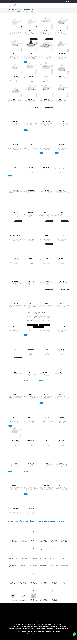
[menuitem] (65, 6)
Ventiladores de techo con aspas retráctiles (51, 624)
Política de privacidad (39, 631)
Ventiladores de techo (19, 11)
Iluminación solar (31, 628)
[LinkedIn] (66, 1)
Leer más (40, 323)
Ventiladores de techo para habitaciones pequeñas (54, 626)
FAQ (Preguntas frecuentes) (13, 1)
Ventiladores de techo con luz (33, 624)
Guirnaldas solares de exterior (61, 628)
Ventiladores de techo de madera (34, 626)
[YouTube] (68, 1)
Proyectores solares (41, 628)
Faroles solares (50, 628)
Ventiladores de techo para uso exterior (18, 628)
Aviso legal (30, 631)
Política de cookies (49, 631)
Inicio (8, 11)
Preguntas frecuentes (22, 631)
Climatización (13, 11)
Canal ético (57, 631)
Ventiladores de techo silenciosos (18, 626)
